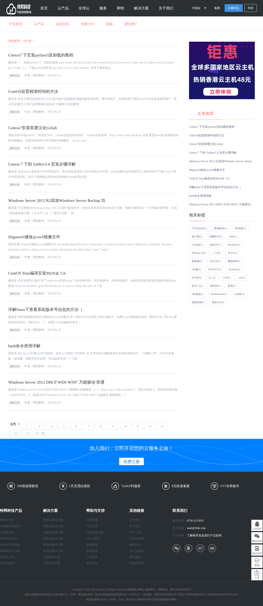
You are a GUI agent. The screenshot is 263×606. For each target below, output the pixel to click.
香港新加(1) (220, 228)
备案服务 (92, 550)
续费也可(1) (215, 236)
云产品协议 (136, 550)
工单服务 (92, 557)
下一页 (40, 433)
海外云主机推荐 (10, 544)
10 (125, 426)
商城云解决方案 (53, 550)
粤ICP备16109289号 (180, 589)
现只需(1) (197, 236)
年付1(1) (232, 253)
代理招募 (92, 520)
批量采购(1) (198, 302)
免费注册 (131, 461)
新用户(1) (215, 244)
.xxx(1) (241, 277)
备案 (217, 8)
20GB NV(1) (214, 269)
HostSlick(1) (234, 244)
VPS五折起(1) (199, 228)
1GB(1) (227, 277)
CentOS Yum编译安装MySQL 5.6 (37, 273)
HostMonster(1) (218, 294)
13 (162, 426)
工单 (257, 577)
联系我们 (135, 526)
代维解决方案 (51, 557)
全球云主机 (7, 557)
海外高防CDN (8, 538)
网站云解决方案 (53, 538)
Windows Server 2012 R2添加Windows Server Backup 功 (56, 200)
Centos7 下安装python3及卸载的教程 (40, 55)
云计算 (27, 41)
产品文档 (92, 526)
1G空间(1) (197, 244)
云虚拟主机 (7, 532)
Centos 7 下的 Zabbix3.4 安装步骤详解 (42, 164)
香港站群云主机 (10, 550)
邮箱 (109, 24)
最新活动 (92, 563)
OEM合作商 (136, 538)
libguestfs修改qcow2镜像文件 (34, 237)
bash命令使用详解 (24, 346)
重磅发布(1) (234, 261)
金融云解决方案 (53, 532)
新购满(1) (197, 261)
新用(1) (231, 285)
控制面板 (92, 544)
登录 (251, 8)
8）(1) (212, 277)
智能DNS (87, 24)
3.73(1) (217, 253)
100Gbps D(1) (199, 253)
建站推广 (131, 24)
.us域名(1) (239, 294)
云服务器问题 (95, 532)
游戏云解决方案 (53, 520)
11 (137, 426)
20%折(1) (197, 277)
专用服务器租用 (10, 526)
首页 (44, 8)
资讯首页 (14, 41)
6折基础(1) (197, 294)
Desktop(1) (234, 269)
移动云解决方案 (53, 544)
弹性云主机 (7, 520)
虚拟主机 (62, 24)
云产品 (39, 24)
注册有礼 (233, 8)
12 (150, 426)
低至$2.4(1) (218, 302)
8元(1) (233, 236)
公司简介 (135, 520)
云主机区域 (7, 563)
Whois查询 (92, 538)
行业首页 (15, 24)
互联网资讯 (136, 563)
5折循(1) (196, 269)
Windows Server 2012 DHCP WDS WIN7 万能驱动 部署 (56, 382)
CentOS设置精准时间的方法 (33, 91)
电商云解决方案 (53, 526)
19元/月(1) (214, 261)
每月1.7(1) (197, 285)
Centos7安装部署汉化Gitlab (32, 127)
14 (15, 433)
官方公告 (135, 532)
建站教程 (135, 557)
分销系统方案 (51, 563)
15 (27, 433)
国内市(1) (215, 285)
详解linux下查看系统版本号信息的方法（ (45, 309)
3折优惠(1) (240, 228)
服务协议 (135, 544)
